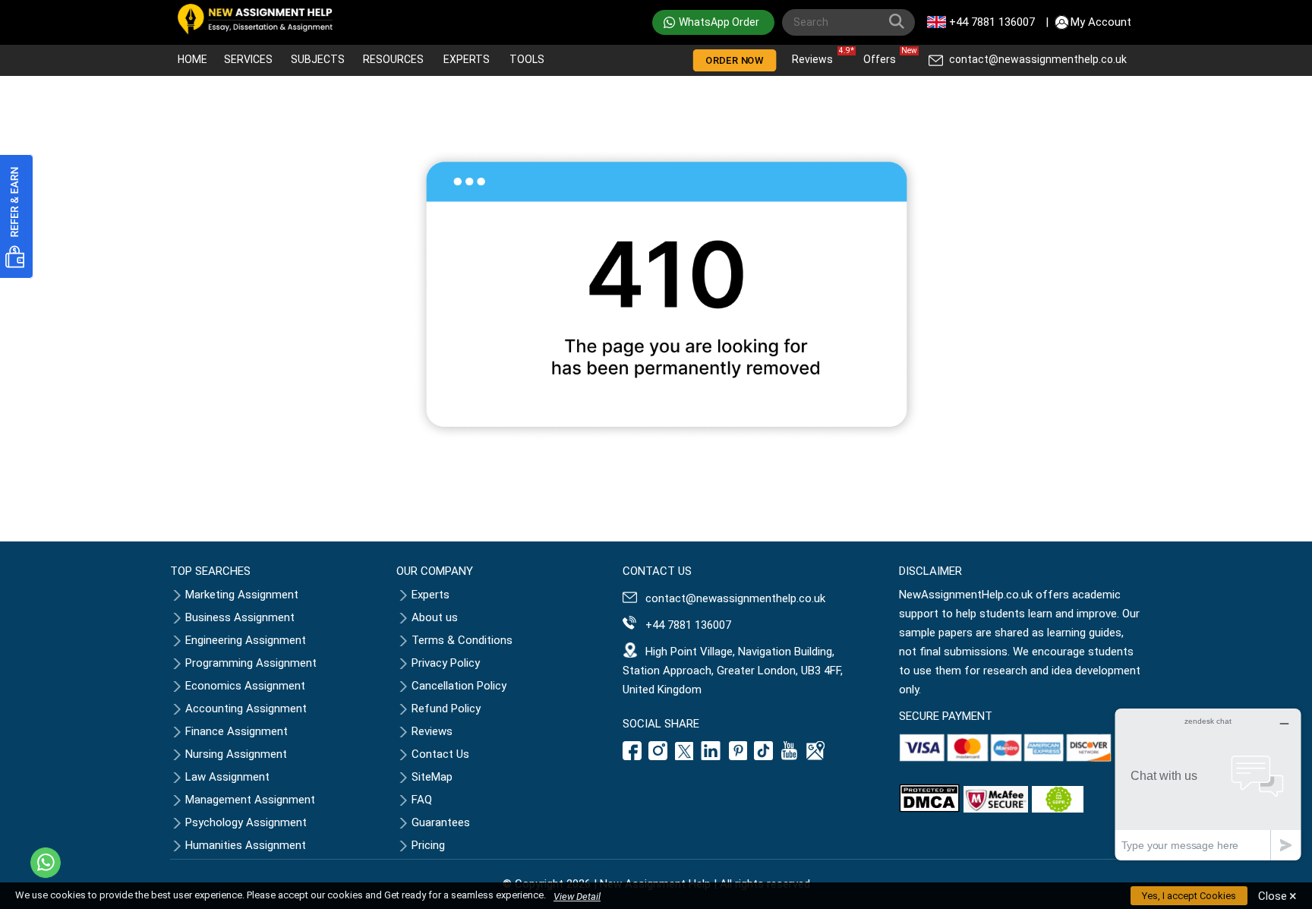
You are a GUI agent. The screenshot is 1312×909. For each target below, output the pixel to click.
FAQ (422, 799)
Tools (526, 59)
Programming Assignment (251, 663)
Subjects (318, 59)
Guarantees (441, 822)
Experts (466, 59)
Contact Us (440, 754)
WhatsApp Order (719, 22)
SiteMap (432, 777)
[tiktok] (764, 756)
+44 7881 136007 (992, 22)
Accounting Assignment (246, 708)
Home (192, 59)
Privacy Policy (446, 663)
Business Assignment (240, 617)
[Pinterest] (738, 756)
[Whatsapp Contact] (45, 863)
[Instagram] (658, 756)
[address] (815, 756)
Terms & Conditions (462, 640)
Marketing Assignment (241, 594)
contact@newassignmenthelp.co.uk (1038, 59)
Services (248, 59)
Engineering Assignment (245, 640)
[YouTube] (790, 756)
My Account (1101, 22)
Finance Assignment (236, 731)
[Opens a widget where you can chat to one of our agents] (1208, 784)
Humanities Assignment (245, 845)
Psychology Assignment (246, 822)
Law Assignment (227, 777)
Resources (393, 59)
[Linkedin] (711, 756)
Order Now (734, 60)
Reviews (816, 55)
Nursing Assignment (236, 754)
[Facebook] (634, 756)
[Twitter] (684, 756)
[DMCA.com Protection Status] (929, 809)
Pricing (428, 845)
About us (435, 617)
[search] (899, 24)
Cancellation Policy (459, 686)
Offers (883, 55)
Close (1277, 896)
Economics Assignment (245, 686)
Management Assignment (250, 799)
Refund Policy (446, 708)
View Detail (577, 896)
